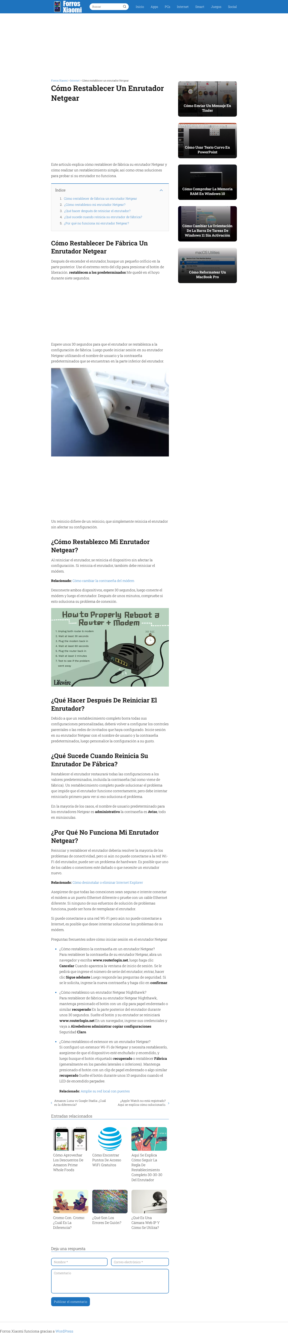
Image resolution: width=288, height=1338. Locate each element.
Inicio (140, 7)
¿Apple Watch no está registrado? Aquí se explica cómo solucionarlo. (142, 1103)
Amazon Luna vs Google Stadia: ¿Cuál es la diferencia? (80, 1103)
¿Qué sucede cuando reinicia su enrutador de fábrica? (103, 217)
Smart (199, 7)
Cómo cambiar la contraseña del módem (103, 580)
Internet (183, 7)
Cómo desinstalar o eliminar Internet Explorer (107, 882)
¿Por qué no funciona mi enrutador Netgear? (96, 223)
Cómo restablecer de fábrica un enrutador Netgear (100, 198)
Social (232, 7)
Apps (154, 7)
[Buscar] (124, 6)
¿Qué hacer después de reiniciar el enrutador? (97, 211)
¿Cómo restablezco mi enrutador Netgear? (94, 204)
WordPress (64, 1331)
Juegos (216, 7)
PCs (167, 7)
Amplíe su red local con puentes (105, 1091)
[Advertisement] (144, 44)
